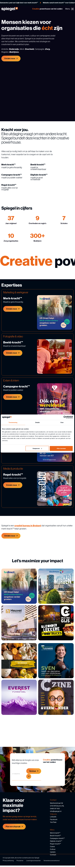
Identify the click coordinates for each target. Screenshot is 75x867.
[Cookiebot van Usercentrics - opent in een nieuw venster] (65, 417)
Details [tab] (37, 422)
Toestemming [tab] (13, 422)
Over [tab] (62, 422)
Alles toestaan (61, 448)
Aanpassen (36, 448)
